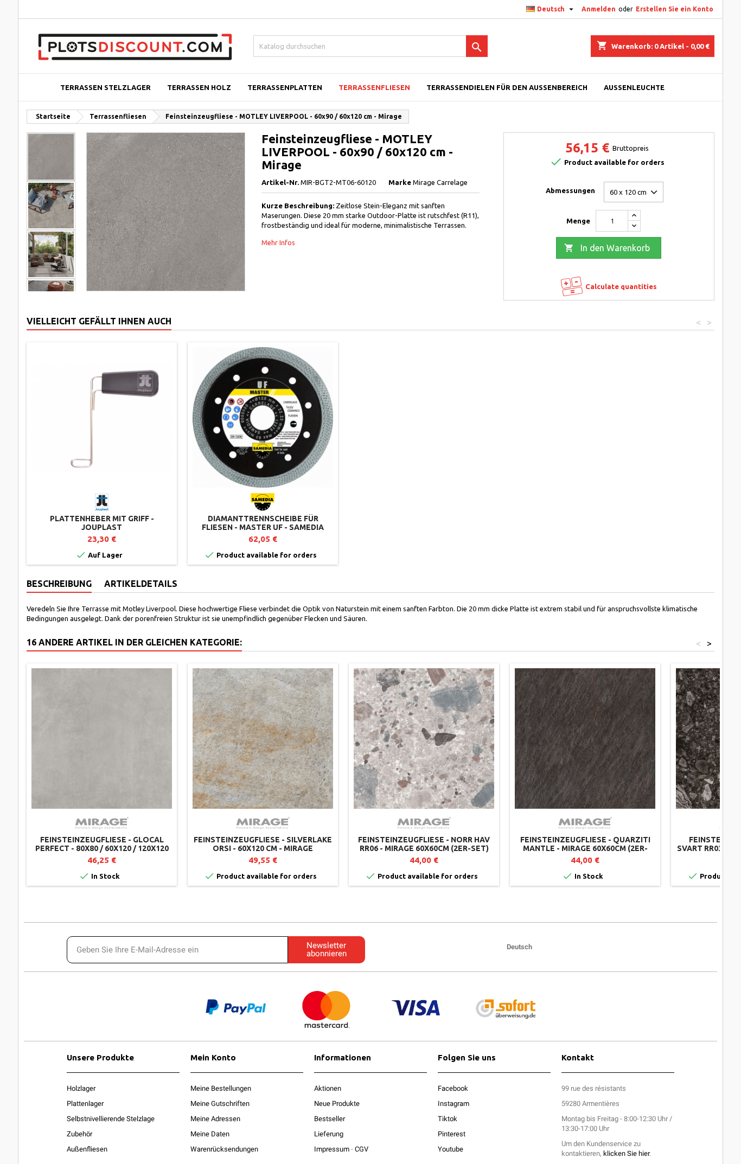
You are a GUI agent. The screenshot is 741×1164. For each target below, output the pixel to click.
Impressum (331, 1149)
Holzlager (81, 1088)
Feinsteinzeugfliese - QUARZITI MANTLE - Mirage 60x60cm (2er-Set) (585, 848)
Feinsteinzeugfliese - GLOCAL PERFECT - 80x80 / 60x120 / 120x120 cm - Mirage (102, 848)
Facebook (453, 1088)
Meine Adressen (215, 1119)
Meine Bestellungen (220, 1088)
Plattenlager (85, 1103)
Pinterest (451, 1134)
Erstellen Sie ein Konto (674, 8)
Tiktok (447, 1119)
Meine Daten (209, 1134)
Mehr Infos (278, 242)
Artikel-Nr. (280, 182)
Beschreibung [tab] (59, 584)
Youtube (450, 1149)
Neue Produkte (337, 1103)
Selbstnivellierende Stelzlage (111, 1119)
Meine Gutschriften (220, 1103)
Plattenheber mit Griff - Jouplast (102, 523)
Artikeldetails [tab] (140, 584)
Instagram (453, 1103)
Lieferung (328, 1134)
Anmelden (599, 8)
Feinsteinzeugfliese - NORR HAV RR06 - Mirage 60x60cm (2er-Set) (424, 844)
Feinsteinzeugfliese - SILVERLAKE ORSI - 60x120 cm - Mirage (263, 844)
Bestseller (329, 1119)
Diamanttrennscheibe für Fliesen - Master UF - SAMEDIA (263, 523)
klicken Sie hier (626, 1153)
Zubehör (79, 1134)
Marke (399, 182)
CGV (361, 1149)
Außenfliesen (87, 1149)
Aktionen (327, 1088)
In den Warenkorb (607, 248)
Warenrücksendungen (224, 1149)
